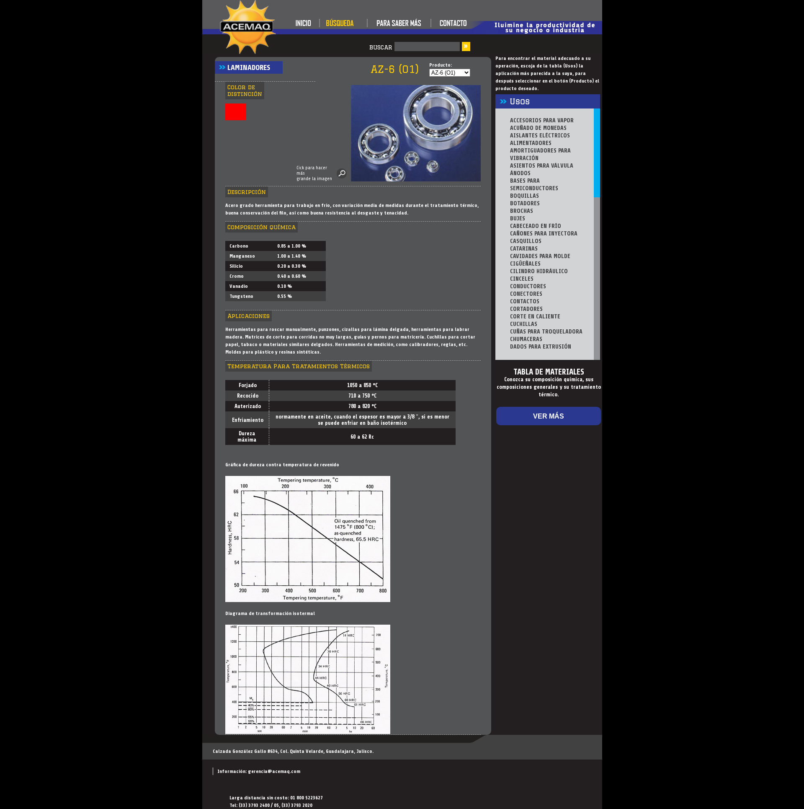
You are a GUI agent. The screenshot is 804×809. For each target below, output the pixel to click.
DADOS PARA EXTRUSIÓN (540, 347)
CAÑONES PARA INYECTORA (543, 233)
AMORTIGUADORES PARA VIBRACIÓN (540, 154)
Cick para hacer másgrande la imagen (314, 173)
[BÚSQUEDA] (399, 23)
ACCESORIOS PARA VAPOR (542, 120)
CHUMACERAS (526, 339)
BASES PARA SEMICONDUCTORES (534, 184)
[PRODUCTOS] (344, 23)
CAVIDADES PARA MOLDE (540, 256)
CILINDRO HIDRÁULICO (539, 271)
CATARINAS (524, 249)
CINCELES (521, 279)
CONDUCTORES (528, 286)
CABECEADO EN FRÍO (535, 226)
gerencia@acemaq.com (274, 771)
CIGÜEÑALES (525, 264)
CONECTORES (526, 294)
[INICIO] (307, 23)
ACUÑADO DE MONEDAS (538, 128)
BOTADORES (525, 203)
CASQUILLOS (525, 241)
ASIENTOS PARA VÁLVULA (541, 166)
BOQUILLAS (524, 196)
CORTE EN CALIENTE (535, 316)
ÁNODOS (520, 173)
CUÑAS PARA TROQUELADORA (546, 331)
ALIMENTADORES (530, 143)
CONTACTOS (524, 301)
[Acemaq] (248, 53)
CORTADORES (526, 309)
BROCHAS (521, 211)
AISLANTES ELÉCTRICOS (540, 135)
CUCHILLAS (523, 324)
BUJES (517, 218)
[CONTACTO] (449, 23)
